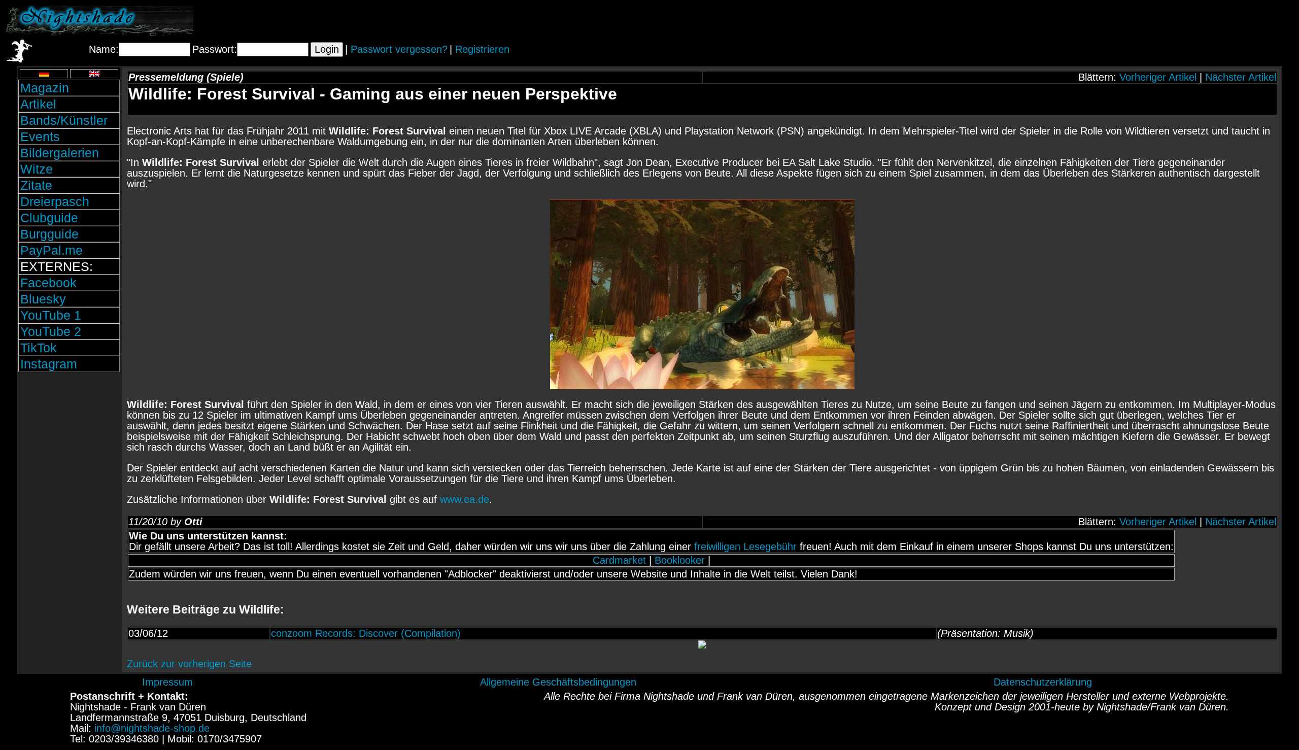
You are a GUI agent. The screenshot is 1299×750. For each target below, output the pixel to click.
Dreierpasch (54, 201)
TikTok (38, 347)
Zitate (36, 185)
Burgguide (49, 234)
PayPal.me (51, 250)
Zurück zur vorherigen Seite (189, 663)
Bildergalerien (59, 153)
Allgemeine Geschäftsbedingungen (558, 682)
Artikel (38, 104)
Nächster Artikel (1240, 77)
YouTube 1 (50, 315)
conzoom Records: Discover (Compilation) (366, 633)
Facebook (48, 283)
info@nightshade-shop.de (152, 728)
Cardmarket (619, 560)
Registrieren (482, 49)
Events (40, 136)
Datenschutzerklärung (1043, 682)
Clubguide (49, 218)
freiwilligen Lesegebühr (745, 546)
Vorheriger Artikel (1158, 77)
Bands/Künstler (64, 120)
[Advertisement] (1174, 21)
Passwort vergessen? (399, 49)
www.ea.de (464, 499)
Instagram (48, 364)
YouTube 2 (50, 331)
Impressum (167, 682)
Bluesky (43, 299)
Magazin (44, 88)
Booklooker (680, 560)
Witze (36, 169)
